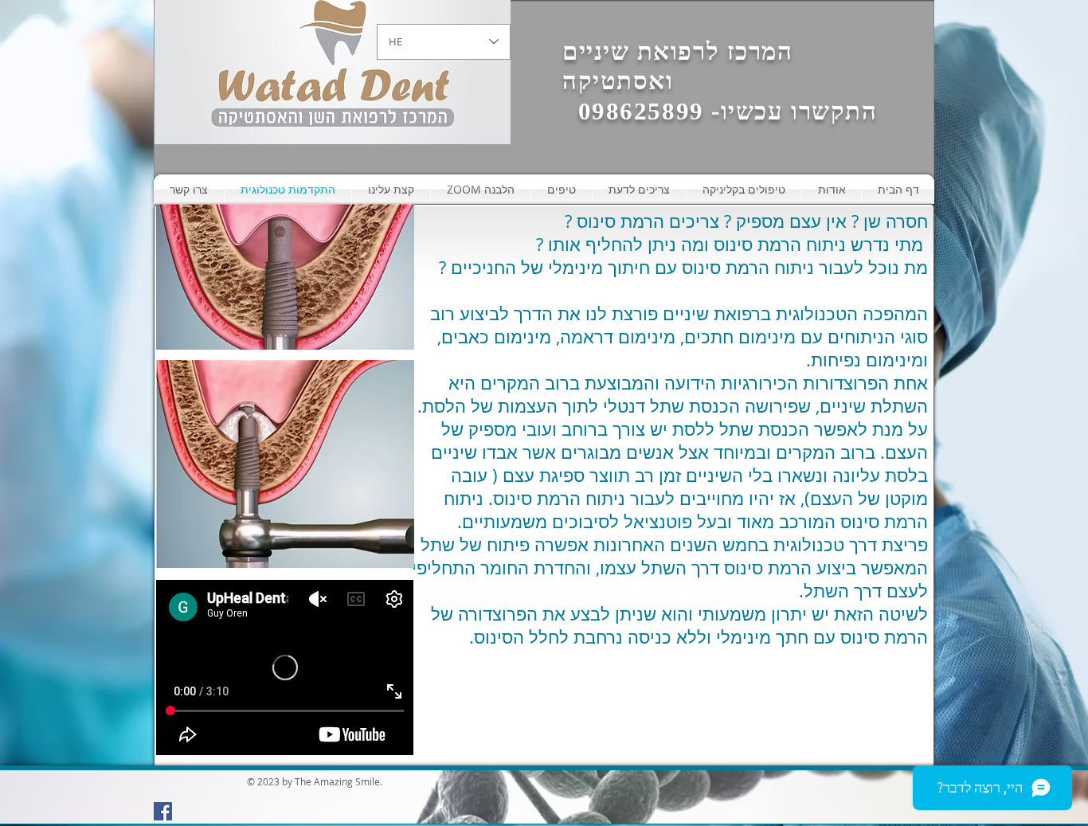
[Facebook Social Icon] (163, 811)
